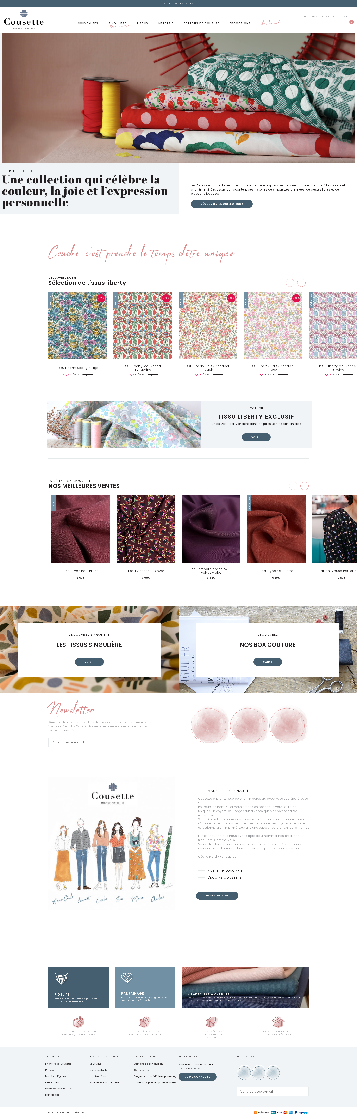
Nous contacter (99, 1070)
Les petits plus (145, 1056)
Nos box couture (268, 645)
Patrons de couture (201, 23)
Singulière (119, 25)
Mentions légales (55, 1076)
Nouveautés (88, 23)
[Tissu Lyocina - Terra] (276, 529)
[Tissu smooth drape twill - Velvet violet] (211, 529)
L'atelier (50, 1070)
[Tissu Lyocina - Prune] (80, 529)
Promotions (240, 23)
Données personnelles (58, 1088)
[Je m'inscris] (152, 742)
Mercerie (166, 23)
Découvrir (81, 584)
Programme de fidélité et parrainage (156, 1076)
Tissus (142, 23)
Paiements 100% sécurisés (105, 1082)
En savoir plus (217, 895)
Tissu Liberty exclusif (256, 417)
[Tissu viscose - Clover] (146, 529)
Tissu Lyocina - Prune (81, 571)
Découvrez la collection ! (221, 204)
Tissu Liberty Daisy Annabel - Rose (273, 367)
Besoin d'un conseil (105, 1056)
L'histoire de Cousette (58, 1063)
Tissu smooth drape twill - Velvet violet (211, 571)
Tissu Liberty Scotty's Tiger (78, 368)
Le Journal (270, 23)
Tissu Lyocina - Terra (276, 571)
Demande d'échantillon (148, 1063)
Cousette (52, 1056)
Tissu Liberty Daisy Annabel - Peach (208, 367)
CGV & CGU (52, 1082)
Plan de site (52, 1094)
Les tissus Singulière (89, 645)
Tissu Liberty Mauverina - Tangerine (143, 367)
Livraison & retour (100, 1076)
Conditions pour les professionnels (155, 1082)
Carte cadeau (142, 1070)
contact (346, 16)
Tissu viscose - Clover (146, 571)
